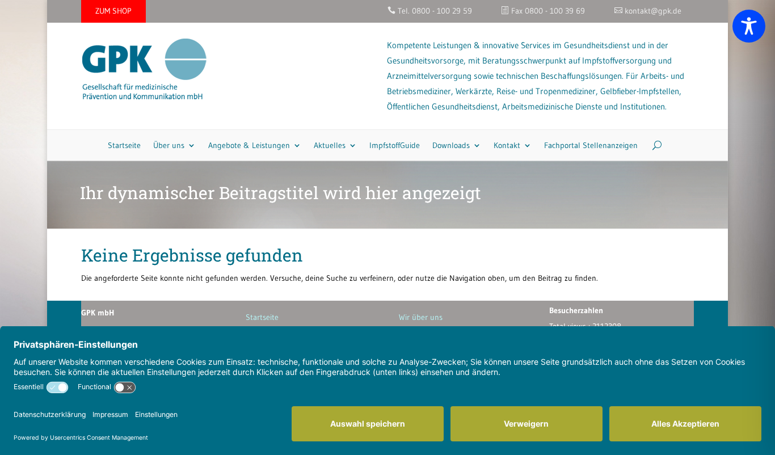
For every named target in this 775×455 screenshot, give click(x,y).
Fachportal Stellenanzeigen (591, 145)
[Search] (653, 145)
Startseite (124, 145)
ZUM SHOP (113, 11)
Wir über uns (421, 317)
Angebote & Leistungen (249, 145)
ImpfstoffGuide (394, 145)
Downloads (451, 145)
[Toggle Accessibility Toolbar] (748, 26)
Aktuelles (330, 145)
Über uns (168, 145)
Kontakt (507, 145)
